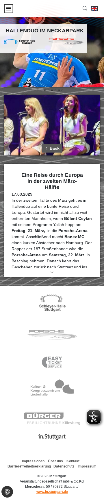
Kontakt (72, 461)
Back (54, 148)
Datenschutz (63, 466)
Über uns (55, 461)
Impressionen (33, 461)
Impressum (87, 466)
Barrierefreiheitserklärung (29, 466)
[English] (94, 8)
